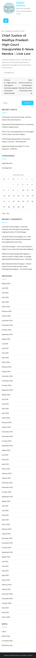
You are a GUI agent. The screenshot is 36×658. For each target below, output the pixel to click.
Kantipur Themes (26, 655)
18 (28, 196)
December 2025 (7, 320)
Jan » (8, 213)
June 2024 (5, 404)
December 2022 (7, 483)
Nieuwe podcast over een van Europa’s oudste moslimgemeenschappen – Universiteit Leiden (17, 266)
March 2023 (6, 469)
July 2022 (5, 506)
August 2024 (6, 394)
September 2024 (7, 390)
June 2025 (5, 348)
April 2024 (5, 413)
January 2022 (6, 533)
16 (18, 196)
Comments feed (7, 641)
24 (23, 201)
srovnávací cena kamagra (10, 227)
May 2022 (5, 515)
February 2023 (7, 473)
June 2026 (5, 293)
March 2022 (6, 524)
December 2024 (7, 376)
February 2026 (7, 311)
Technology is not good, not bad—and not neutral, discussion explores (16, 118)
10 (23, 190)
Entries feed (6, 636)
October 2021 (6, 547)
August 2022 (6, 501)
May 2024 (5, 408)
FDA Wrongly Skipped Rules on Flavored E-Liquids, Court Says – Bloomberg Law (16, 140)
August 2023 (6, 450)
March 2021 (6, 580)
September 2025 (7, 334)
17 (23, 196)
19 (32, 196)
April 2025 (5, 357)
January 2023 (6, 478)
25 (28, 201)
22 (13, 201)
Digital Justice (20, 4)
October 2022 (6, 492)
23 (18, 201)
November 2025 (7, 325)
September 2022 (7, 496)
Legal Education (7, 163)
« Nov (4, 213)
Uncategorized (9, 72)
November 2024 (7, 381)
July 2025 (5, 344)
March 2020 (6, 617)
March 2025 (6, 362)
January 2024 (6, 427)
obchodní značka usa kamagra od (13, 236)
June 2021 (5, 566)
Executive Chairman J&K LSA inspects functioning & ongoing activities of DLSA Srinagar (15, 229)
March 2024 (6, 418)
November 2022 (7, 487)
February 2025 (7, 367)
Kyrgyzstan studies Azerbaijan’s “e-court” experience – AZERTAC (15, 147)
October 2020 (6, 603)
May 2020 (5, 608)
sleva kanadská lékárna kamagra (13, 264)
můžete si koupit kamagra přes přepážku (15, 254)
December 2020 (7, 594)
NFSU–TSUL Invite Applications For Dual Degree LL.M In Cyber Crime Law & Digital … (18, 133)
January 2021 (6, 589)
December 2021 (7, 538)
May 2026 (5, 297)
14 (9, 196)
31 (23, 207)
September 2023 (7, 445)
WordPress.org (7, 645)
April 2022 (5, 520)
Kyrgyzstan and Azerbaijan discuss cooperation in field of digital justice (18, 125)
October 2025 (6, 330)
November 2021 (7, 543)
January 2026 (6, 316)
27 (4, 207)
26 (32, 201)
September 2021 (7, 552)
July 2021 (5, 561)
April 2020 (5, 612)
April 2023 (5, 464)
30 (18, 207)
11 (28, 190)
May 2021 (5, 571)
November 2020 (7, 598)
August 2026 (6, 283)
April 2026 (5, 302)
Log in (4, 631)
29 (13, 207)
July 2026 (5, 288)
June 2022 (5, 510)
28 (9, 207)
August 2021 (6, 557)
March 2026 (6, 306)
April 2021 (5, 575)
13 (4, 196)
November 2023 (7, 436)
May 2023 (5, 459)
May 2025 (5, 353)
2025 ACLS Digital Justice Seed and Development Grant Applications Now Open (16, 239)
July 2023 (5, 455)
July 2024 (5, 399)
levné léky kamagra (8, 246)
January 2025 (6, 371)
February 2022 (7, 529)
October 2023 (6, 441)
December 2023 (7, 432)
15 (13, 196)
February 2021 (7, 584)
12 (32, 190)
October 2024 (6, 385)
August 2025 (6, 339)
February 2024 (7, 422)
